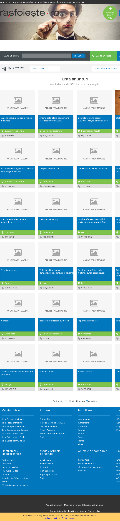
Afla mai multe (51, 518)
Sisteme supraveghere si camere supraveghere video (17, 170)
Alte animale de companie (90, 467)
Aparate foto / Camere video (15, 478)
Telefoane (6, 463)
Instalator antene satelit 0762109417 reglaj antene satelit (93, 119)
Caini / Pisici (83, 459)
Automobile (45, 419)
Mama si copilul (47, 470)
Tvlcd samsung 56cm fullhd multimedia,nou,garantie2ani (91, 271)
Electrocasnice (8, 460)
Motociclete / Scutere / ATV (52, 422)
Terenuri (82, 430)
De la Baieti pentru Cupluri (14, 437)
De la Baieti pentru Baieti (13, 440)
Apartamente (84, 419)
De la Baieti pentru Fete (13, 433)
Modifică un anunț (72, 504)
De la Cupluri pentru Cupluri (15, 430)
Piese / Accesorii (47, 430)
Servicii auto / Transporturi (52, 433)
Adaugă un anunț (54, 504)
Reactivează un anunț (93, 504)
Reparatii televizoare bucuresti (54, 320)
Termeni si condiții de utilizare (64, 511)
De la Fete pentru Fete (12, 422)
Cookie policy (94, 511)
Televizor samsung (49, 219)
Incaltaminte (45, 460)
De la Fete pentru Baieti (13, 419)
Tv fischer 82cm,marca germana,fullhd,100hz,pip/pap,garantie (58, 271)
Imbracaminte (46, 463)
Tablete (5, 474)
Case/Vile (82, 426)
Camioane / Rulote (48, 426)
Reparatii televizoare (88, 320)
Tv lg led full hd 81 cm (49, 168)
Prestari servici (47, 371)
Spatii (80, 437)
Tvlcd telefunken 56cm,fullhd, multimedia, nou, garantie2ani (92, 220)
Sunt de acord (68, 518)
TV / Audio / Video (10, 470)
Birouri (81, 433)
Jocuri (4, 481)
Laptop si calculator (11, 467)
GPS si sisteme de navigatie (15, 485)
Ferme (81, 440)
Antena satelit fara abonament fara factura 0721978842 (54, 119)
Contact (83, 511)
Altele (42, 437)
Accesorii (44, 467)
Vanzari (5, 320)
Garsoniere (83, 422)
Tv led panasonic (9, 270)
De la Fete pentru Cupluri (13, 426)
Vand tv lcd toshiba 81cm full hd (93, 168)
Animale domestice (87, 463)
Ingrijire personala (48, 474)
